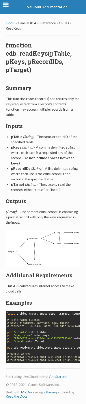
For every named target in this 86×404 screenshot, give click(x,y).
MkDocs (27, 392)
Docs (10, 23)
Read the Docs (17, 396)
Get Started (58, 376)
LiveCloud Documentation (45, 7)
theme (51, 392)
